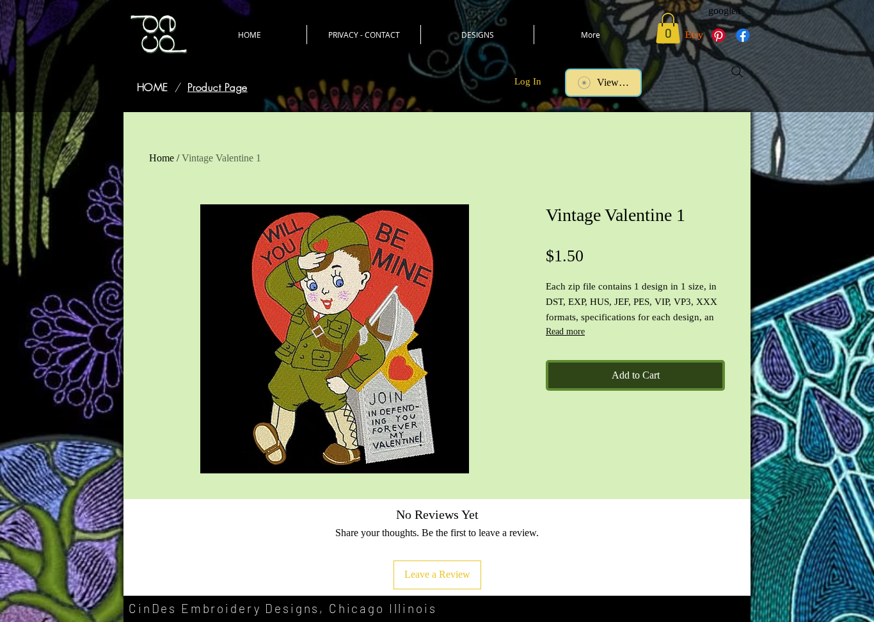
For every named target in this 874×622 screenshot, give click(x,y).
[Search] (737, 71)
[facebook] (743, 35)
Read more (565, 331)
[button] (668, 28)
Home (161, 157)
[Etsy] (694, 35)
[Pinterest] (718, 35)
